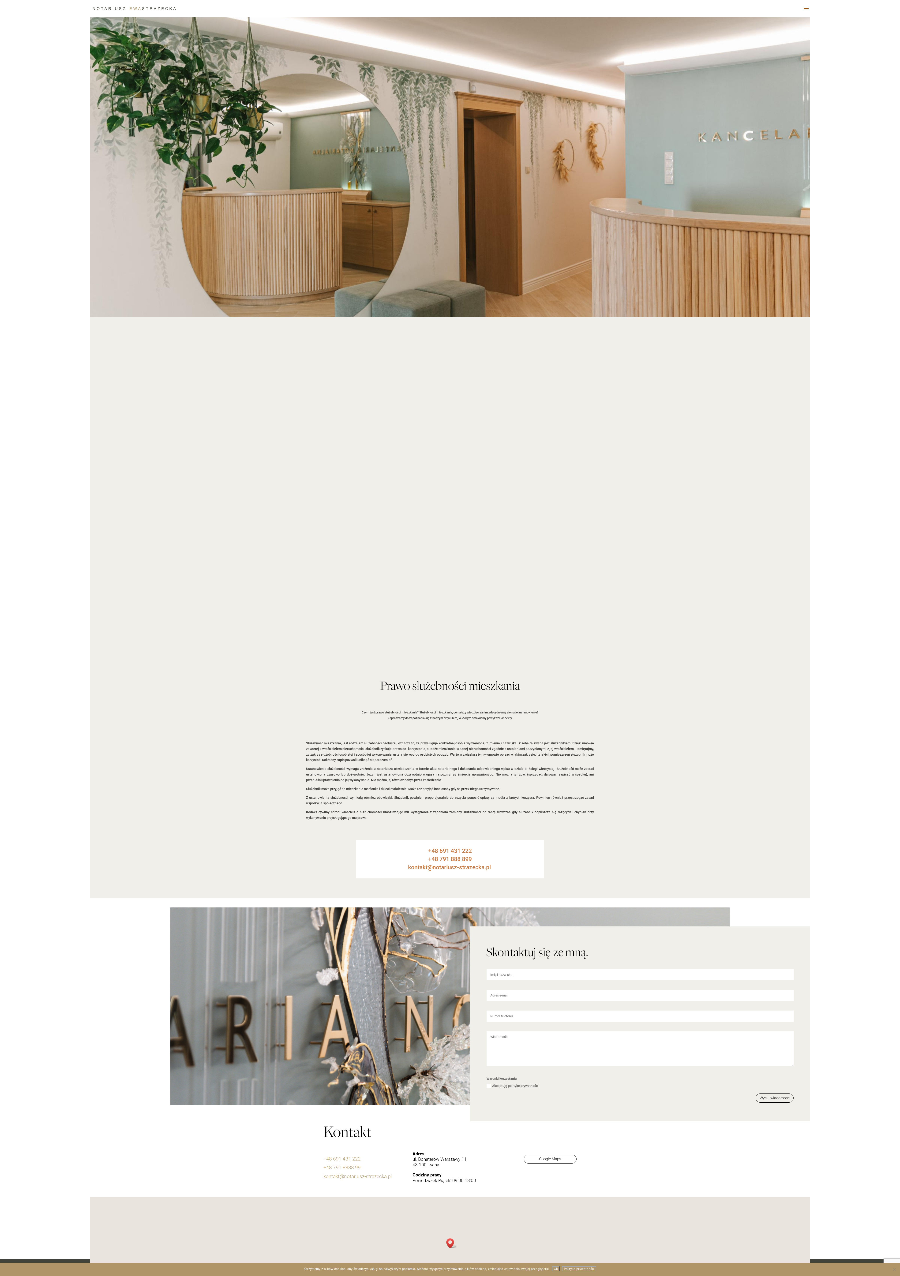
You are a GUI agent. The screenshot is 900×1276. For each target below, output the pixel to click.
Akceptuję (515, 1086)
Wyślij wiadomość (775, 1098)
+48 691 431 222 (342, 1159)
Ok (556, 1269)
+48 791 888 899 (450, 859)
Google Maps (550, 1159)
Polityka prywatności (579, 1269)
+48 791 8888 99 (342, 1167)
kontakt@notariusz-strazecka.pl (357, 1176)
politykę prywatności (523, 1086)
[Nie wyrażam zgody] (894, 1269)
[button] (451, 1243)
